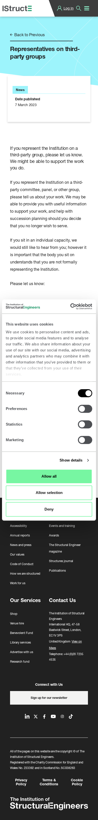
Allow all (49, 476)
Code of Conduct (21, 564)
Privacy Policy (21, 782)
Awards (54, 535)
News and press (20, 545)
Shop (13, 614)
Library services (20, 642)
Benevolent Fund (21, 633)
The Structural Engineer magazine (65, 548)
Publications (57, 570)
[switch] (85, 409)
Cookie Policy (77, 782)
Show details (71, 460)
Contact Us (62, 600)
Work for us (17, 583)
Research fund (19, 661)
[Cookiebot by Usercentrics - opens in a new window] (70, 306)
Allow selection (49, 492)
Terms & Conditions (49, 782)
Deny (49, 509)
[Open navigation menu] (87, 8)
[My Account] (60, 8)
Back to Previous (29, 34)
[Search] (79, 8)
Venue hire (17, 623)
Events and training (62, 526)
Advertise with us (21, 652)
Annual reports (20, 535)
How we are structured (25, 573)
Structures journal (61, 561)
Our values (17, 554)
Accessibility (18, 526)
